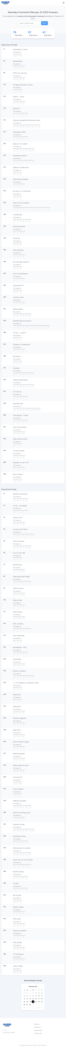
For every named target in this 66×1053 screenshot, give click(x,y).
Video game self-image (21, 576)
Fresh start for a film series (23, 860)
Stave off (16, 108)
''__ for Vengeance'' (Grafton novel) (25, 683)
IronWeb (12, 1032)
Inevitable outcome (20, 156)
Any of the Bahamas (20, 274)
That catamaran (19, 635)
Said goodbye (18, 309)
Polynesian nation (19, 132)
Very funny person (19, 427)
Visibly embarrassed (20, 380)
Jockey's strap (18, 297)
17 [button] (39, 998)
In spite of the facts (20, 529)
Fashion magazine (19, 718)
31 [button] (30, 993)
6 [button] (27, 996)
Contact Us (37, 1027)
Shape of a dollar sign (21, 167)
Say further (17, 895)
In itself (15, 883)
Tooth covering (18, 541)
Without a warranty (20, 73)
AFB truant (17, 919)
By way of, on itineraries (22, 191)
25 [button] (42, 1001)
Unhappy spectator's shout (23, 85)
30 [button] (27, 993)
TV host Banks (18, 954)
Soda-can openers (19, 931)
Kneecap (16, 368)
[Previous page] (24, 986)
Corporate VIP (18, 285)
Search (44, 23)
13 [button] (27, 998)
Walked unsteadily (19, 801)
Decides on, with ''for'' (21, 462)
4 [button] (41, 993)
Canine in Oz (17, 517)
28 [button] (30, 1004)
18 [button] (41, 998)
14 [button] (30, 998)
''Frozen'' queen (18, 451)
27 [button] (27, 1004)
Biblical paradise (19, 753)
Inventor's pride (18, 824)
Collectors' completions (21, 344)
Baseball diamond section (22, 321)
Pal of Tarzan (18, 474)
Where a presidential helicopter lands (26, 120)
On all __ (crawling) (20, 506)
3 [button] (38, 993)
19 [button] (24, 1001)
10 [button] (39, 996)
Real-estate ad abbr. (20, 439)
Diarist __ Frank (18, 97)
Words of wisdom (19, 671)
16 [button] (36, 998)
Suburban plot (18, 403)
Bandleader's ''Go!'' (20, 647)
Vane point (17, 706)
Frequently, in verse (20, 49)
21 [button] (30, 1001)
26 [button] (24, 1004)
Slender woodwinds (20, 494)
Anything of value (19, 836)
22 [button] (33, 1001)
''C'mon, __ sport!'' (19, 333)
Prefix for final (18, 588)
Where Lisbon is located (21, 848)
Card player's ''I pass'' (21, 415)
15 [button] (33, 998)
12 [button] (24, 998)
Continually (17, 659)
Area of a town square (21, 203)
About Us (36, 1024)
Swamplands (17, 61)
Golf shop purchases (20, 179)
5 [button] (24, 996)
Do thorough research (21, 262)
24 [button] (39, 1001)
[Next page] (41, 986)
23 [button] (36, 1001)
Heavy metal (17, 600)
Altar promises (18, 250)
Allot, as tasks (18, 624)
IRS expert (17, 356)
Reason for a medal (20, 144)
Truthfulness (17, 215)
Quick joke (17, 694)
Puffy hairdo (17, 942)
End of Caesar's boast (21, 742)
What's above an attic (21, 765)
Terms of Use (38, 1033)
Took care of (17, 777)
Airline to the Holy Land (21, 813)
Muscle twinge (18, 872)
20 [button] (27, 1001)
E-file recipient (18, 789)
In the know (17, 392)
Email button (17, 565)
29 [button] (24, 993)
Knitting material (19, 226)
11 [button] (41, 996)
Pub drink (16, 238)
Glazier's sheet (18, 907)
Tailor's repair (18, 966)
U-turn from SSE (19, 553)
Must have (17, 730)
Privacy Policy (38, 1030)
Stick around (17, 612)
